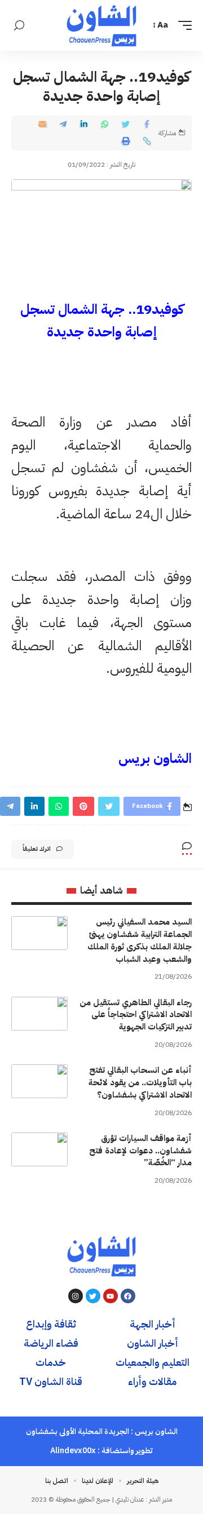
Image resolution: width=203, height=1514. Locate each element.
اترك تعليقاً (37, 849)
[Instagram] (75, 1296)
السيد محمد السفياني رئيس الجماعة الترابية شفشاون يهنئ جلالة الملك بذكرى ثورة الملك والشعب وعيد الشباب (139, 940)
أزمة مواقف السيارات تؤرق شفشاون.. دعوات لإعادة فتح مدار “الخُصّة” (140, 1150)
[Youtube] (110, 1296)
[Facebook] (128, 1296)
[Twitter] (93, 1296)
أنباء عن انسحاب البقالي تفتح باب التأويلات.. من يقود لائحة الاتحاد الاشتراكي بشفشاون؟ (140, 1082)
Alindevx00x (73, 1451)
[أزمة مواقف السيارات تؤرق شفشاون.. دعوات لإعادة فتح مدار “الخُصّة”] (39, 1149)
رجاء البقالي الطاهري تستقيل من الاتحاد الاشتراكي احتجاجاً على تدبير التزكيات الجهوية (136, 1014)
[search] (19, 25)
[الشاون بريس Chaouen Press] (101, 25)
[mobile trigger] (182, 25)
